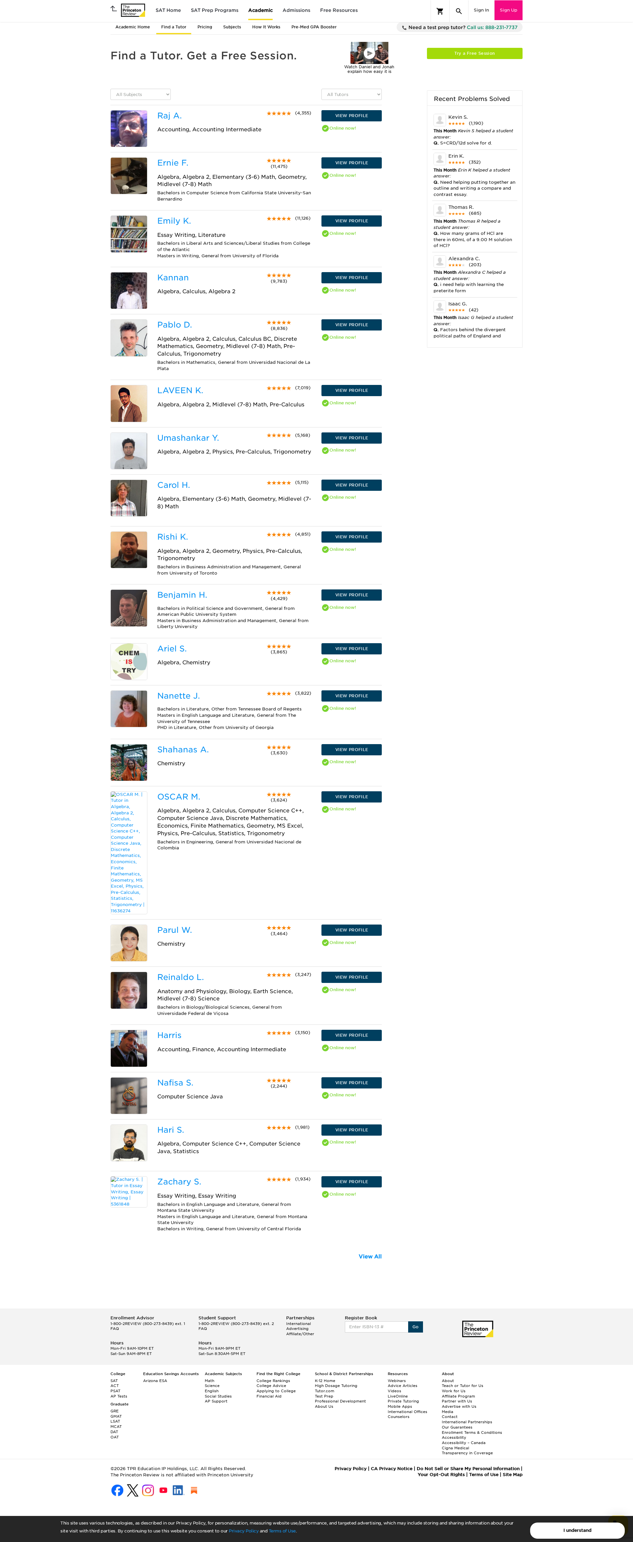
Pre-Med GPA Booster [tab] (314, 26)
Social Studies (218, 1396)
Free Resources (339, 10)
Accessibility (454, 1437)
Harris (169, 1035)
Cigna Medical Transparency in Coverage (467, 1451)
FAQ (114, 1328)
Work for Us (454, 1391)
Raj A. (169, 115)
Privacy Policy (243, 1530)
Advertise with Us (459, 1406)
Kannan (173, 277)
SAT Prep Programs (214, 10)
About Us (324, 1406)
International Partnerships (467, 1422)
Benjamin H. (182, 595)
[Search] (459, 11)
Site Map (513, 1474)
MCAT (116, 1426)
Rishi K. (172, 537)
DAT (114, 1432)
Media (447, 1411)
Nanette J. (178, 696)
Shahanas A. (183, 749)
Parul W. (174, 930)
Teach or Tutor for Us (462, 1385)
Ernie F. (172, 163)
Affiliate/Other (300, 1334)
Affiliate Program (458, 1396)
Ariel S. (172, 648)
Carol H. (173, 485)
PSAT (115, 1391)
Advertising (297, 1328)
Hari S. (170, 1130)
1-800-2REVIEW (147, 1323)
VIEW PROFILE (351, 115)
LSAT (115, 1421)
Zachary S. (179, 1181)
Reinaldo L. (180, 977)
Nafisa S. (175, 1082)
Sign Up (508, 10)
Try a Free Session (474, 53)
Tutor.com (324, 1391)
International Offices (407, 1411)
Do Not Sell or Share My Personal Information (468, 1468)
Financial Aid (269, 1396)
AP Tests (118, 1396)
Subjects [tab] (232, 26)
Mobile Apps (400, 1406)
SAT (114, 1380)
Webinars (397, 1380)
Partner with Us (457, 1401)
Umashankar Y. (188, 438)
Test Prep (324, 1396)
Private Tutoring (403, 1401)
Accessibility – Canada (464, 1442)
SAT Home (168, 10)
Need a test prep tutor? (462, 27)
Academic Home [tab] (132, 26)
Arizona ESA (155, 1380)
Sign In (481, 10)
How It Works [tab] (266, 26)
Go (415, 1326)
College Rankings (273, 1380)
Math (209, 1380)
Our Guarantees (457, 1427)
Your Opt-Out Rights (441, 1474)
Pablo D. (174, 325)
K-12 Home (325, 1380)
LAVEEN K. (180, 390)
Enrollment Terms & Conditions (472, 1432)
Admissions (296, 10)
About (448, 1380)
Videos (394, 1391)
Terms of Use (282, 1530)
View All (370, 1256)
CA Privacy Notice (391, 1468)
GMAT (116, 1416)
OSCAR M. (178, 797)
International (298, 1323)
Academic (260, 10)
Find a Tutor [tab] (173, 26)
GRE (114, 1411)
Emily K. (174, 221)
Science (212, 1385)
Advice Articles (402, 1385)
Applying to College (276, 1391)
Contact (450, 1416)
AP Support (216, 1401)
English (212, 1391)
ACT (114, 1385)
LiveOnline (398, 1396)
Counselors (398, 1416)
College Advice (271, 1385)
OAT (114, 1437)
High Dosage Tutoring (336, 1385)
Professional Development (340, 1401)
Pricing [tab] (204, 26)
